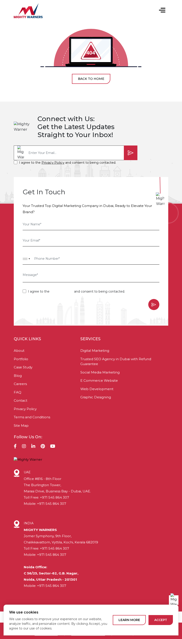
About (19, 350)
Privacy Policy (53, 162)
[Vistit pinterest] (43, 446)
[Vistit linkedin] (33, 446)
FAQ (17, 392)
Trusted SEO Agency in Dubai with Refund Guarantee (115, 361)
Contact (20, 400)
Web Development (96, 389)
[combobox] (26, 258)
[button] (162, 10)
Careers (20, 384)
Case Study (23, 367)
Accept (160, 620)
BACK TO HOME (91, 79)
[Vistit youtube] (52, 446)
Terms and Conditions (32, 417)
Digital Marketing (94, 350)
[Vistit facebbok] (15, 446)
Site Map (21, 425)
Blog (18, 376)
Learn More (129, 620)
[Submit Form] (130, 152)
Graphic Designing (95, 397)
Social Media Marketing (100, 372)
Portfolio (21, 359)
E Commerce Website (99, 380)
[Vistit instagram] (24, 446)
